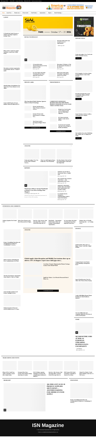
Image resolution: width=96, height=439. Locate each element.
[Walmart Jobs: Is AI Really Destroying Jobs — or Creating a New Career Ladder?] (86, 214)
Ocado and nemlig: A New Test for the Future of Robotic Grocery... (31, 161)
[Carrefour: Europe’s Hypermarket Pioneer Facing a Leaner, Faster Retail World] (33, 269)
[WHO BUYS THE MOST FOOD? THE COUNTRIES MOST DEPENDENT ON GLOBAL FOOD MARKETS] (52, 187)
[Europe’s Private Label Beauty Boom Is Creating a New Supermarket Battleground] (28, 115)
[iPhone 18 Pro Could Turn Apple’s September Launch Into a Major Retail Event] (12, 43)
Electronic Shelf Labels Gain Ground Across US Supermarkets (63, 42)
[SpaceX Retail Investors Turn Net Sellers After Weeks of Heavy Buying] (83, 272)
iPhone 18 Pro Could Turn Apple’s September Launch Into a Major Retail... (11, 52)
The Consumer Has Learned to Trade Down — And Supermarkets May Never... (64, 180)
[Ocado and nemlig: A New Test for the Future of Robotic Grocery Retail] (31, 154)
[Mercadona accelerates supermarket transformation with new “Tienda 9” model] (12, 60)
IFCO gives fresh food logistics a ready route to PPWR (63, 119)
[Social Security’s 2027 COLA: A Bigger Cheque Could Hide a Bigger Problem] (83, 237)
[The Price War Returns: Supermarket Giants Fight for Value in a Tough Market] (12, 268)
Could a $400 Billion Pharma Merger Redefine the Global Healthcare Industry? (83, 297)
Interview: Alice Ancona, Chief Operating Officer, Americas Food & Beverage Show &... (40, 222)
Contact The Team (19, 1)
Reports (49, 12)
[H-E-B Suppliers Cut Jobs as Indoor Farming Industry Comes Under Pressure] (83, 66)
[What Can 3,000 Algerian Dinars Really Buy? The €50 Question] (48, 154)
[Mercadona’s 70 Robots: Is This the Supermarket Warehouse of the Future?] (52, 66)
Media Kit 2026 (27, 1)
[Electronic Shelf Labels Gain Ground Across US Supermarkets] (40, 50)
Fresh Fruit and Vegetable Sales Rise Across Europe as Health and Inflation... (64, 126)
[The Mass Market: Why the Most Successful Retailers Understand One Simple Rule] (64, 154)
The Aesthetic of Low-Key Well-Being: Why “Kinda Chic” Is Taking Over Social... (83, 134)
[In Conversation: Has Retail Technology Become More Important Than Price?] (28, 74)
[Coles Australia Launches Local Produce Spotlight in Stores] (12, 284)
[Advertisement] (48, 139)
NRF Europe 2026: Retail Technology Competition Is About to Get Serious (63, 74)
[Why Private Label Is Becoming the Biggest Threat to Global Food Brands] (28, 123)
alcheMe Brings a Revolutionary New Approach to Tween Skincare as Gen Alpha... (12, 87)
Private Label (25, 12)
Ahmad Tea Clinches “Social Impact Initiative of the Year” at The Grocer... (86, 374)
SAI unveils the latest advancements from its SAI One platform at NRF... (40, 66)
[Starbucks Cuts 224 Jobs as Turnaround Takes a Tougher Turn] (52, 173)
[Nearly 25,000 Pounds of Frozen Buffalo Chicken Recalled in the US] (12, 95)
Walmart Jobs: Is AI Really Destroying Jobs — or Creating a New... (86, 222)
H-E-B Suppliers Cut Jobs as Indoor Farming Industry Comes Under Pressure (83, 75)
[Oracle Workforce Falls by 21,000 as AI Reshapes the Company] (83, 106)
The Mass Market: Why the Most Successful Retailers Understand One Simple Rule (64, 161)
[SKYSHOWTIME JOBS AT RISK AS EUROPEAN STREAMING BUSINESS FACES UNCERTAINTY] (83, 328)
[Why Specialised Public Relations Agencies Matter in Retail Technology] (35, 92)
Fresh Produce (34, 12)
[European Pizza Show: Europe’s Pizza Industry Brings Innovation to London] (25, 365)
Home (3, 12)
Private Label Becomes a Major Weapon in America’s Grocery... (39, 108)
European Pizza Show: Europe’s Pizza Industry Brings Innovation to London (25, 374)
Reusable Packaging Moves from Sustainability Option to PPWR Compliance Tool (82, 95)
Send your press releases (37, 1)
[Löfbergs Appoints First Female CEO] (10, 214)
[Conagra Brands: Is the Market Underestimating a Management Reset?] (83, 254)
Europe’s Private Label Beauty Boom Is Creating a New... (39, 115)
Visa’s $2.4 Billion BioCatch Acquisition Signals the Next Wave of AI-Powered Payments (83, 314)
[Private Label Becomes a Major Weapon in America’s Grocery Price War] (28, 108)
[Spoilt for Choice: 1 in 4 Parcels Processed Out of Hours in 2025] (33, 282)
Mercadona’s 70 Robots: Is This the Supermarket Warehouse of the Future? (64, 66)
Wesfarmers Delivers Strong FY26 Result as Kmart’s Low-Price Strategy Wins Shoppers (36, 190)
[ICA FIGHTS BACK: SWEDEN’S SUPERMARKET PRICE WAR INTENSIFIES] (52, 195)
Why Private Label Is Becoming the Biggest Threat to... (39, 123)
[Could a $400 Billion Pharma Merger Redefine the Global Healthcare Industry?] (83, 288)
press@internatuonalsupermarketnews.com (50, 432)
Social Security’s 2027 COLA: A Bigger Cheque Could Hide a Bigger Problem (83, 246)
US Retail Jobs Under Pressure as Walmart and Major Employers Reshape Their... (11, 35)
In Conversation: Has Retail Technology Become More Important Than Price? (39, 74)
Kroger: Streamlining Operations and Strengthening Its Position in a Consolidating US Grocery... (12, 243)
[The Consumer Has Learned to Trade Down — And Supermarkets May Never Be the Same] (52, 180)
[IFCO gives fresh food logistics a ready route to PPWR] (53, 119)
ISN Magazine (28, 193)
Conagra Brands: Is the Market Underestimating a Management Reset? (82, 263)
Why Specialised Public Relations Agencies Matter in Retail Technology (35, 102)
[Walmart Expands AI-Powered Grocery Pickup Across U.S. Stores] (12, 300)
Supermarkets (42, 12)
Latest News (9, 12)
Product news (17, 12)
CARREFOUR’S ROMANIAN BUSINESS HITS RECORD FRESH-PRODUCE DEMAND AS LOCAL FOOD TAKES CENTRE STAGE (60, 103)
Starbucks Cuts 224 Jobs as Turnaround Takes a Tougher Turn (64, 173)
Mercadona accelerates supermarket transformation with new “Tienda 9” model (12, 69)
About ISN (12, 1)
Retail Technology (57, 12)
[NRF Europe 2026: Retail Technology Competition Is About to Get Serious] (52, 74)
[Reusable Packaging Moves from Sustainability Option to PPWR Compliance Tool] (83, 86)
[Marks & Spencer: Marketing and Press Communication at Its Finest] (12, 252)
